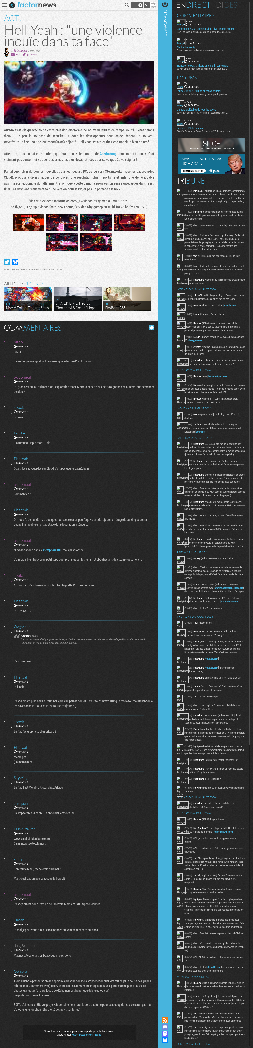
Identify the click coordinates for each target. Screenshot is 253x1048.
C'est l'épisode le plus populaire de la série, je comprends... (204, 31)
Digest (228, 5)
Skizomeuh (20, 50)
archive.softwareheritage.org (229, 588)
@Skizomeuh (32, 54)
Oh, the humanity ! (186, 47)
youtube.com (230, 305)
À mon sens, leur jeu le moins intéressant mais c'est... (202, 50)
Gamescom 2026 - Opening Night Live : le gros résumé (205, 28)
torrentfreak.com (229, 601)
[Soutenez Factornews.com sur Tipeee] (211, 173)
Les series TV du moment (190, 128)
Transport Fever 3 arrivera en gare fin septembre (202, 65)
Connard (188, 20)
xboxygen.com (195, 340)
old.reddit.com (214, 967)
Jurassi (187, 58)
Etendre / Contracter (165, 1013)
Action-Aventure (11, 269)
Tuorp (187, 83)
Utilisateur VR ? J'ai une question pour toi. (199, 91)
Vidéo (59, 269)
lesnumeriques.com (218, 376)
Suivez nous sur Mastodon (165, 1034)
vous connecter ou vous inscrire (86, 1034)
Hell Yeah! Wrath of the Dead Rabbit (38, 269)
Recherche (127, 5)
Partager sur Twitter (7, 262)
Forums (187, 78)
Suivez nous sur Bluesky (165, 1040)
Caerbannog (108, 153)
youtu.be (200, 431)
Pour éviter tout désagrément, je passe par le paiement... (203, 94)
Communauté (165, 505)
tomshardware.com (224, 831)
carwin (187, 101)
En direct (193, 5)
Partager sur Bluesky (15, 262)
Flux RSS (165, 1020)
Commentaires (195, 15)
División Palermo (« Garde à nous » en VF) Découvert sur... (204, 131)
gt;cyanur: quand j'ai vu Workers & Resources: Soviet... (202, 112)
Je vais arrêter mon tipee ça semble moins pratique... (202, 68)
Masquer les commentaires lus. (151, 327)
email (18, 54)
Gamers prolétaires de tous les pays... (196, 109)
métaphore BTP (52, 550)
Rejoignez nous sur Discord (165, 1027)
